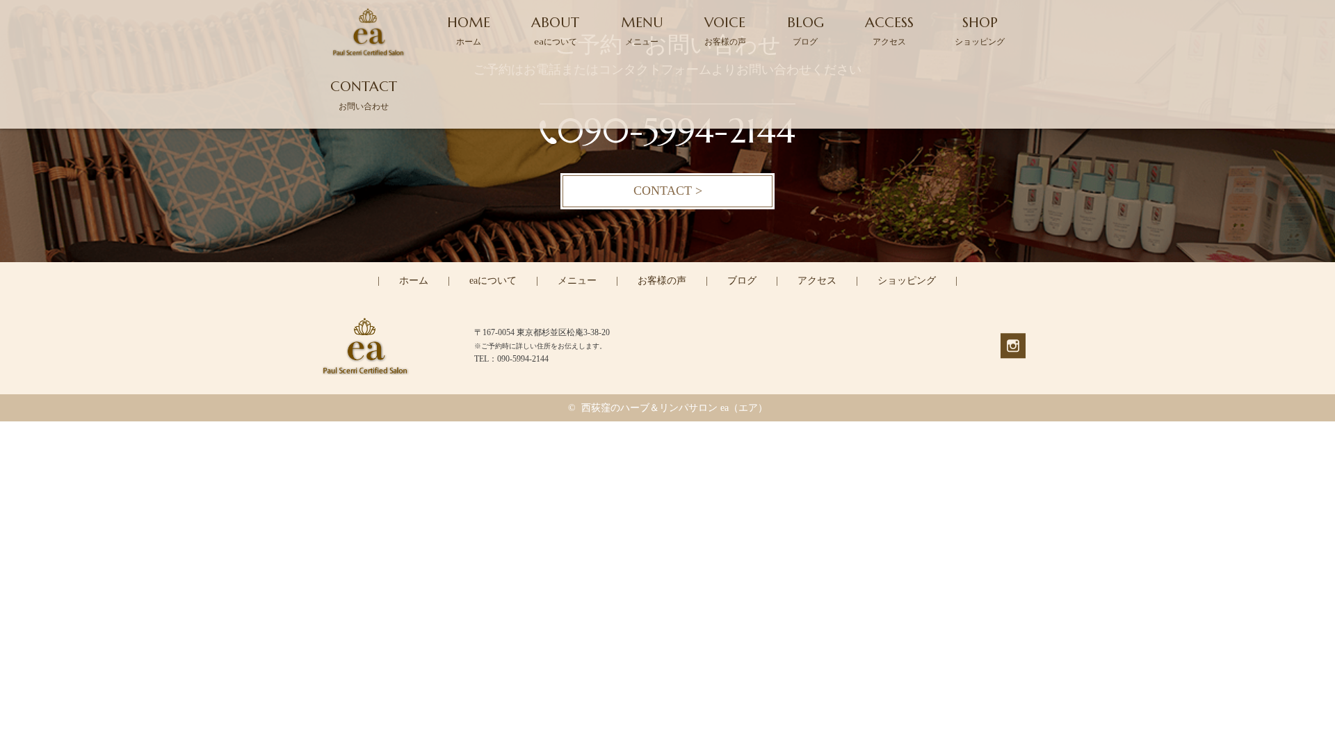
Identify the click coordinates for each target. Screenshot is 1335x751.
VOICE (725, 30)
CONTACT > (667, 190)
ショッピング (906, 280)
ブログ (741, 280)
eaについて (493, 280)
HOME (468, 30)
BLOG (805, 30)
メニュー (577, 280)
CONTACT (363, 94)
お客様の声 (662, 280)
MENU (642, 30)
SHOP (980, 30)
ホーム (413, 280)
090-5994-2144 (676, 131)
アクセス (817, 280)
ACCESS (889, 30)
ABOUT (555, 30)
